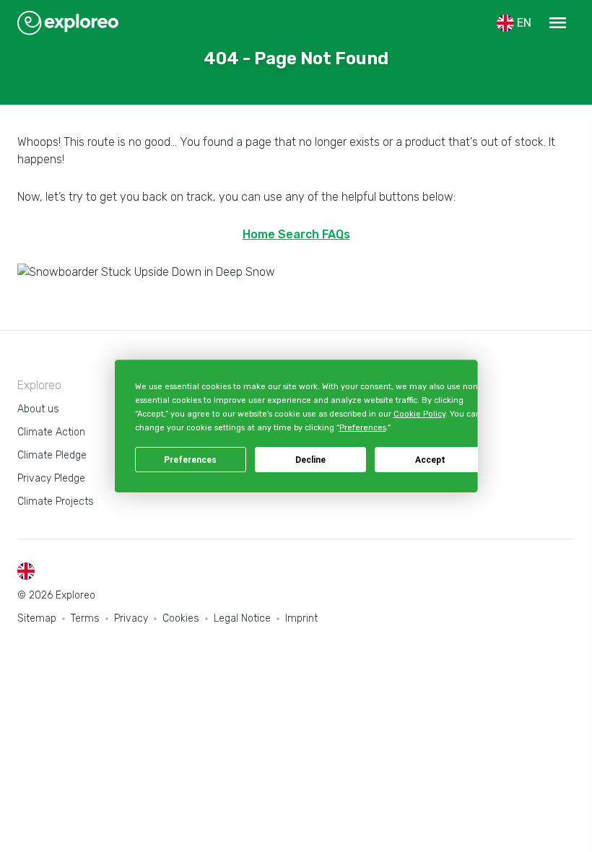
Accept (430, 460)
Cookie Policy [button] (419, 414)
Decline (310, 460)
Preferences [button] (362, 428)
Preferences (190, 460)
